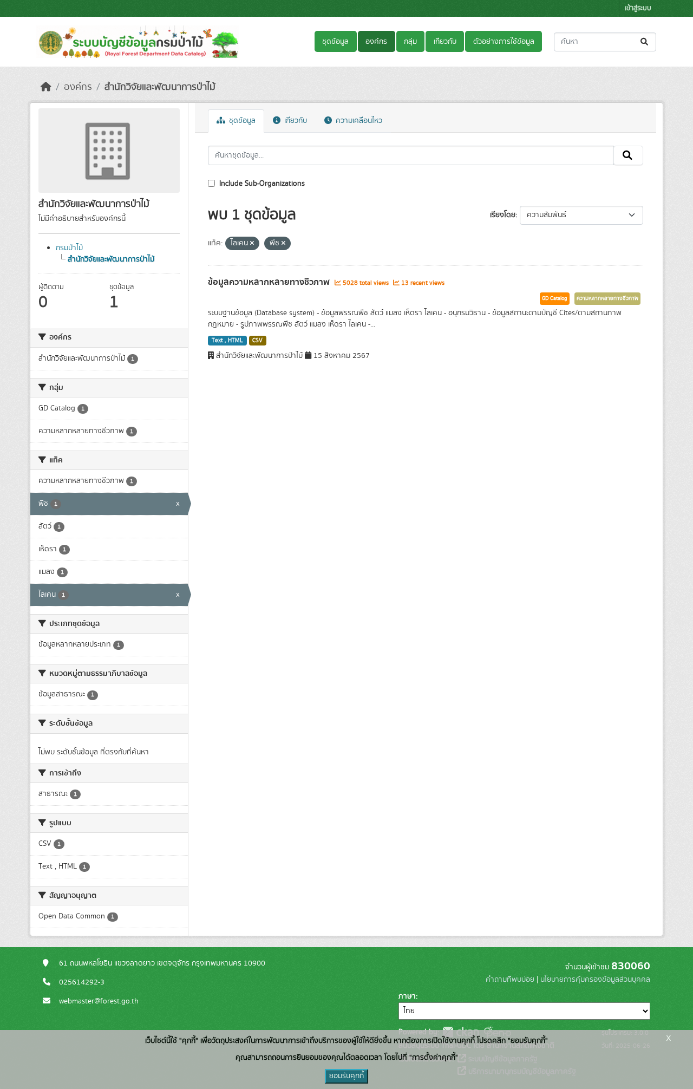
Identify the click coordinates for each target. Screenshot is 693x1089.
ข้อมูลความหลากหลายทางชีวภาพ (270, 282)
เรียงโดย (502, 215)
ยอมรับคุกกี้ (346, 1076)
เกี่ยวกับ (445, 41)
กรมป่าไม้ (69, 248)
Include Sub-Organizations (261, 183)
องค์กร (376, 41)
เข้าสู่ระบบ (638, 8)
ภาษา (407, 996)
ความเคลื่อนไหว (358, 120)
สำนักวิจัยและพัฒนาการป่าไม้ (159, 87)
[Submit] (645, 41)
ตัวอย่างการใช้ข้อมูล (503, 41)
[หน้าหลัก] (46, 87)
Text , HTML (227, 340)
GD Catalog (554, 298)
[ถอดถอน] (252, 243)
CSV (257, 340)
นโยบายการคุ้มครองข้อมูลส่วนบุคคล (595, 979)
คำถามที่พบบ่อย (510, 979)
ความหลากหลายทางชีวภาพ (607, 298)
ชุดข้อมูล (335, 41)
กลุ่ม (410, 41)
